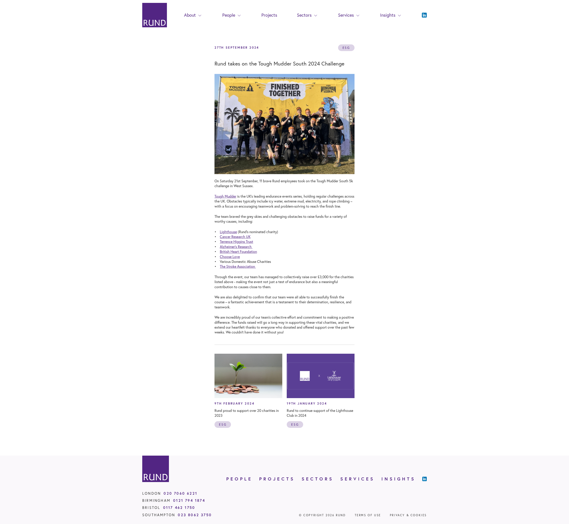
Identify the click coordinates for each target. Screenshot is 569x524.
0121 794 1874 (189, 500)
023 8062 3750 (195, 514)
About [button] (190, 15)
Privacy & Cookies (408, 515)
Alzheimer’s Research (236, 246)
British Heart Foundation (238, 251)
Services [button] (346, 15)
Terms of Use (368, 515)
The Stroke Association (238, 266)
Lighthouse (228, 231)
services (357, 479)
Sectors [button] (304, 15)
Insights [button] (387, 15)
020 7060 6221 (180, 493)
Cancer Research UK (235, 236)
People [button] (228, 15)
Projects (269, 15)
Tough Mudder (225, 196)
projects (277, 479)
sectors (318, 479)
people (239, 479)
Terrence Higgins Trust (236, 241)
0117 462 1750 (179, 507)
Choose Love (230, 256)
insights (398, 479)
